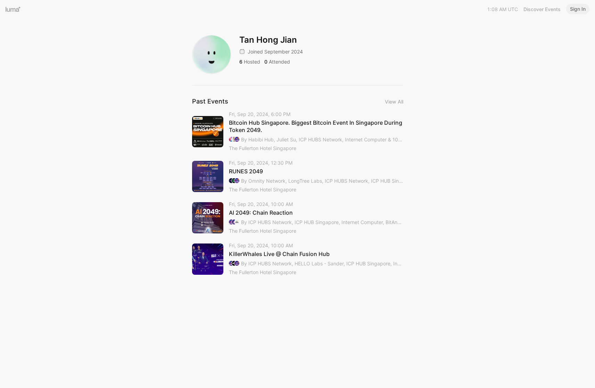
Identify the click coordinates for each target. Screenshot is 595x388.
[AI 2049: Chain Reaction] (297, 218)
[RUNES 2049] (297, 176)
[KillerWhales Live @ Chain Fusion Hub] (297, 259)
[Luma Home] (13, 9)
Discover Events (542, 9)
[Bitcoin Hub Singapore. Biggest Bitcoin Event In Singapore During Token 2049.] (297, 131)
